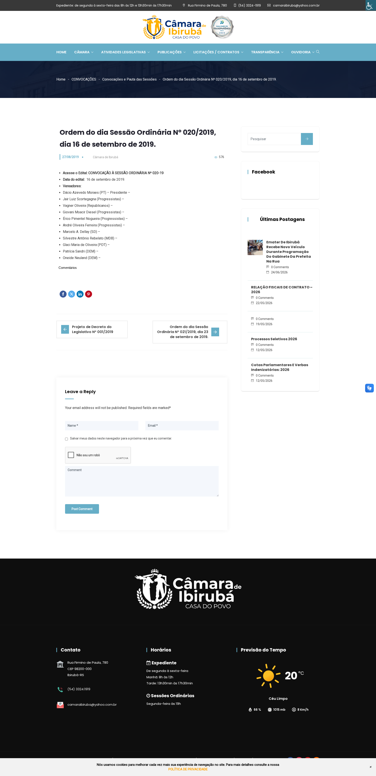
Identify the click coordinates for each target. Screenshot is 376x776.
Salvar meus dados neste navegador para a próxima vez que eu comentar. (121, 438)
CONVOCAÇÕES (84, 79)
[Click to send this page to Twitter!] (71, 294)
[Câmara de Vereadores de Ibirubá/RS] (188, 27)
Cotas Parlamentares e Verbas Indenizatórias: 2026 (279, 367)
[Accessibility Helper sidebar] (371, 5)
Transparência (265, 52)
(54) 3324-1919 (249, 5)
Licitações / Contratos (216, 52)
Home (61, 52)
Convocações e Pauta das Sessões (129, 79)
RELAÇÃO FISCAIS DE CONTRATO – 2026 (281, 290)
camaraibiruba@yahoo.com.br (296, 5)
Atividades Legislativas (123, 52)
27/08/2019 (70, 157)
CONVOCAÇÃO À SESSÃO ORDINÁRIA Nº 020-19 (126, 173)
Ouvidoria (301, 52)
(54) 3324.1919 (78, 689)
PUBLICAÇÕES (170, 52)
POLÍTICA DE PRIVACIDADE (188, 769)
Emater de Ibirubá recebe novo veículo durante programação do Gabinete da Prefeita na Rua (288, 252)
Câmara (81, 52)
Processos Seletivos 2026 (274, 339)
